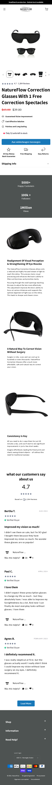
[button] (4, 9)
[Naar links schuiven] (3, 75)
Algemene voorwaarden (21, 779)
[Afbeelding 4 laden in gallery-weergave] (33, 74)
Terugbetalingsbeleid (28, 775)
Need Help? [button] (12, 739)
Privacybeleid (41, 775)
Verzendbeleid (35, 779)
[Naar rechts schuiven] (49, 75)
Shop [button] (8, 722)
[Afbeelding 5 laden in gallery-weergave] (40, 74)
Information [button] (12, 730)
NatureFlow (15, 775)
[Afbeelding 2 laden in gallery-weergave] (17, 74)
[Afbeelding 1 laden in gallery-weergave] (9, 74)
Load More (26, 703)
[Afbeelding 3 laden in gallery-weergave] (25, 74)
